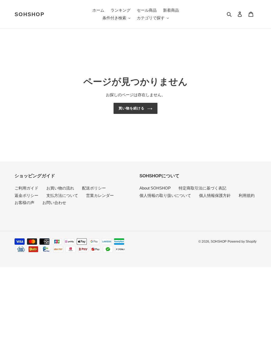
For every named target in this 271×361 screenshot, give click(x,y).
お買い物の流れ (60, 188)
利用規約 (247, 195)
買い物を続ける (131, 108)
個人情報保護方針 (215, 195)
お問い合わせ (54, 202)
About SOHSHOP (155, 188)
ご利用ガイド (26, 188)
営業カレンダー (100, 195)
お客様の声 (24, 202)
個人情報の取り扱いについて (165, 195)
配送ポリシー (94, 188)
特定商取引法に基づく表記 (202, 188)
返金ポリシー (26, 195)
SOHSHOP (29, 14)
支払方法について (62, 195)
